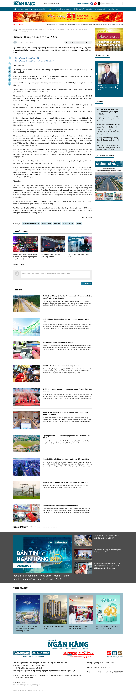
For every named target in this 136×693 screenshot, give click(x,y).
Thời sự (20, 9)
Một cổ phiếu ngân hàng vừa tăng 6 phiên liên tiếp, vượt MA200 (66, 459)
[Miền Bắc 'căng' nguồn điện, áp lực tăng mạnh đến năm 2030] (26, 490)
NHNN (79, 223)
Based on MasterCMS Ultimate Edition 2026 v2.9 (28, 691)
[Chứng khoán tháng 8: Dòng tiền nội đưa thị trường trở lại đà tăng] (26, 327)
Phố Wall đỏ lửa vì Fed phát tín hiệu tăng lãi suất (61, 366)
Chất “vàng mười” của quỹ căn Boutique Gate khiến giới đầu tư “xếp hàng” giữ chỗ (27, 628)
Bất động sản (51, 29)
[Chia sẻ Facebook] (9, 68)
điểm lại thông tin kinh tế (31, 223)
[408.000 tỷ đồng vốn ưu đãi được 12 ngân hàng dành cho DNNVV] (83, 540)
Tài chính (42, 29)
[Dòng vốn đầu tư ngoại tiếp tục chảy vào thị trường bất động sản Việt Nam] (108, 73)
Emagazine (54, 527)
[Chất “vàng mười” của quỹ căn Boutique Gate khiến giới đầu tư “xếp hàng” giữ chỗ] (28, 609)
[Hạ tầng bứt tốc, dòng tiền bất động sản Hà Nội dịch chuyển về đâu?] (26, 443)
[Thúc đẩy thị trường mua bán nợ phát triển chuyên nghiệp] (83, 554)
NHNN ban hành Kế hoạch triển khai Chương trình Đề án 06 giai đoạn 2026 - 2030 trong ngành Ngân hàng (108, 566)
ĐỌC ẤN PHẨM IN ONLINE (104, 156)
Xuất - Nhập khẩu (72, 29)
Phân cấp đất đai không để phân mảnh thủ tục (60, 506)
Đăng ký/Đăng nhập (83, 3)
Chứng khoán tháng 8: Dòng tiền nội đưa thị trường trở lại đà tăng (108, 140)
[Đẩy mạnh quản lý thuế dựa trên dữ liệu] (26, 350)
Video (31, 527)
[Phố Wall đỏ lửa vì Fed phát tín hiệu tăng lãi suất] (26, 373)
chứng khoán (46, 223)
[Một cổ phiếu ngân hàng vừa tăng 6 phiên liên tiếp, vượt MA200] (26, 467)
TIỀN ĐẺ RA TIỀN (20, 588)
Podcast (37, 527)
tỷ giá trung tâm (68, 223)
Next (121, 74)
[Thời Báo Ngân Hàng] (25, 3)
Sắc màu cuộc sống (100, 9)
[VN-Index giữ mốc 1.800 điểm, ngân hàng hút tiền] (53, 244)
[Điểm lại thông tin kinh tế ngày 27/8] (80, 244)
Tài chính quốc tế (79, 9)
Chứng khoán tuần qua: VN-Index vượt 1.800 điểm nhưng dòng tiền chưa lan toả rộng (25, 256)
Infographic (45, 527)
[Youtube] (95, 3)
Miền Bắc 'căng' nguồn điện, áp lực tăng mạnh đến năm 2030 (65, 482)
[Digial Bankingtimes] (115, 654)
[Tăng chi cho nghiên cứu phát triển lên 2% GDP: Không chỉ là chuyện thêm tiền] (26, 420)
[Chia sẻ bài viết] (9, 80)
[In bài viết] (9, 84)
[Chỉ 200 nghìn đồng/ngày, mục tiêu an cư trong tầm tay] (81, 609)
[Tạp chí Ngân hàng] (78, 654)
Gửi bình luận (86, 283)
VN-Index (57, 223)
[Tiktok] (99, 3)
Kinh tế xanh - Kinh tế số (29, 29)
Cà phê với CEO (102, 55)
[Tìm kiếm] (121, 3)
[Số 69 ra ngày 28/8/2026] (109, 181)
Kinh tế (50, 9)
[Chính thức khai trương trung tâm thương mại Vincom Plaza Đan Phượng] (26, 397)
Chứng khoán (61, 29)
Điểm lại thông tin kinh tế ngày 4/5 (27, 58)
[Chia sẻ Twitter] (9, 72)
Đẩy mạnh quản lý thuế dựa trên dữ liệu (58, 343)
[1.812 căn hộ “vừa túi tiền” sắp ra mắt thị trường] (55, 609)
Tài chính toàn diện (39, 9)
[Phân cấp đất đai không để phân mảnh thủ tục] (26, 513)
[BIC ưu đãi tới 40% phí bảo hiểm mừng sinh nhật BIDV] (108, 609)
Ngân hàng (28, 9)
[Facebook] (91, 3)
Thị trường (89, 9)
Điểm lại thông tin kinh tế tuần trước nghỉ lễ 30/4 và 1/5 (34, 61)
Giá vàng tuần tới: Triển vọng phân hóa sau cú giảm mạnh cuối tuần (107, 111)
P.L (18, 42)
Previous (96, 74)
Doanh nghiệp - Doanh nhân (63, 9)
